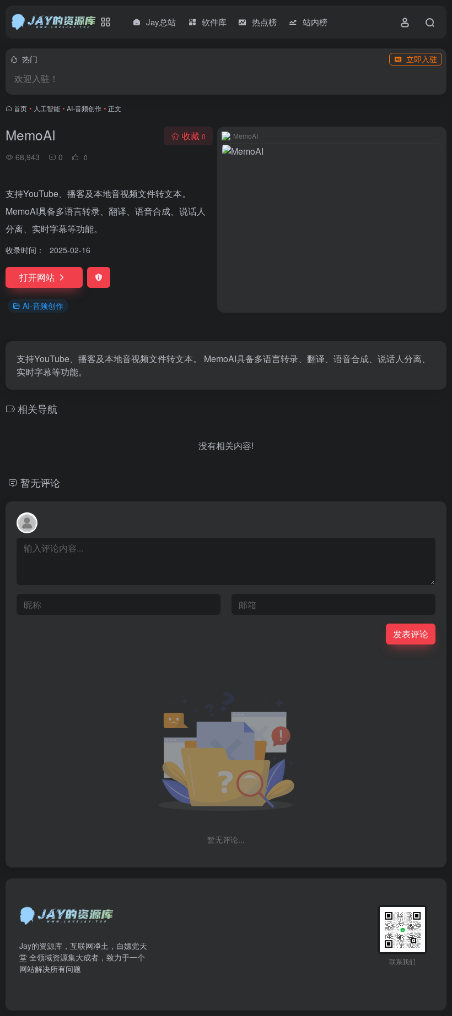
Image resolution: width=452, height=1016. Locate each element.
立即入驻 (421, 58)
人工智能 (47, 108)
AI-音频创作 (84, 108)
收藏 (194, 135)
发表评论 (410, 633)
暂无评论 (40, 482)
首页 (20, 108)
